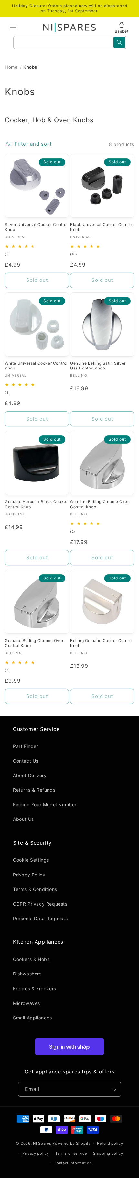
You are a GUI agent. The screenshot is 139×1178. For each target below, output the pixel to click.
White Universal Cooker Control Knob (36, 366)
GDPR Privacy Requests (40, 904)
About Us (23, 819)
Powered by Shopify (71, 1143)
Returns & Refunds (34, 790)
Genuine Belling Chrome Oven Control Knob (100, 504)
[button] (13, 27)
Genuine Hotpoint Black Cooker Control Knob (36, 504)
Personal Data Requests (40, 918)
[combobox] (69, 42)
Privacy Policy (29, 874)
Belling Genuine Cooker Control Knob (101, 643)
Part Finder (25, 746)
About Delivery (30, 775)
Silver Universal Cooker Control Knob (36, 227)
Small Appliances (32, 1017)
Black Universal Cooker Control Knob (101, 227)
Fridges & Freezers (34, 988)
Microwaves (26, 1003)
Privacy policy (35, 1153)
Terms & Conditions (35, 889)
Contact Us (25, 761)
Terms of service (71, 1153)
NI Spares (42, 1143)
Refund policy (110, 1143)
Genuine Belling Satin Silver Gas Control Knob (98, 366)
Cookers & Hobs (31, 959)
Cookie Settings (31, 860)
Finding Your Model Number (45, 804)
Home (11, 67)
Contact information (72, 1163)
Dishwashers (27, 973)
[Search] (119, 42)
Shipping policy (108, 1153)
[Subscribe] (114, 1089)
